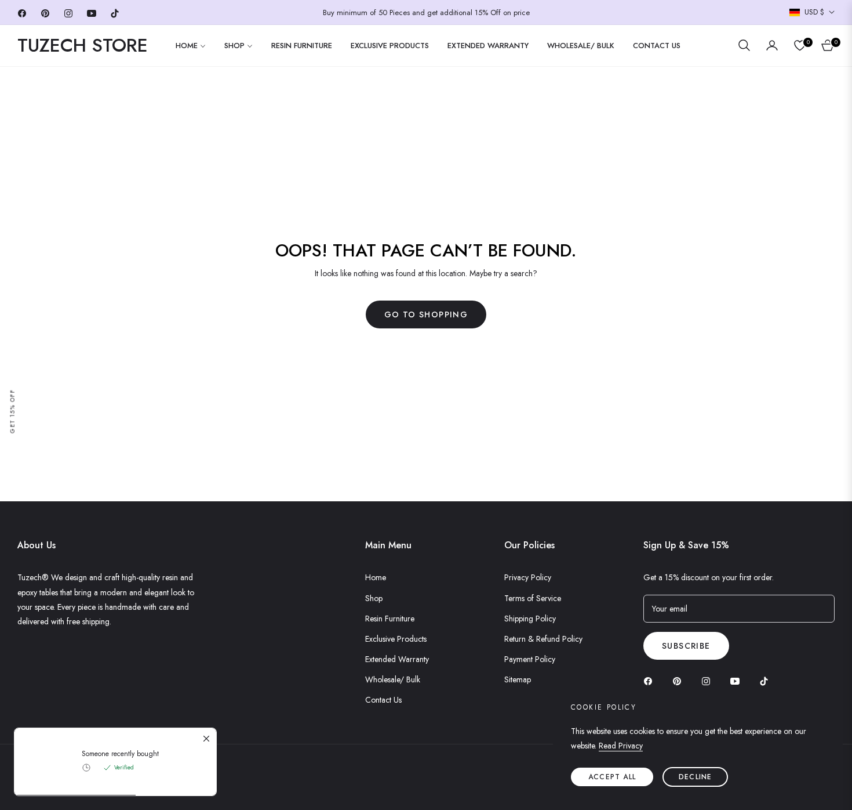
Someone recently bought (120, 753)
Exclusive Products (396, 639)
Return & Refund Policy (543, 639)
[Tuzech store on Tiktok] (766, 681)
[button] (744, 45)
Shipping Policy (530, 618)
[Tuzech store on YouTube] (737, 681)
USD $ (814, 12)
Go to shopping (426, 314)
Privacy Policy (527, 577)
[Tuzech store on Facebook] (650, 681)
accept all (612, 777)
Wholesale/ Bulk (392, 679)
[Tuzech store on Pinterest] (679, 681)
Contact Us (383, 700)
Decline (695, 777)
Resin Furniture (389, 618)
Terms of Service (532, 598)
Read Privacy (621, 745)
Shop (374, 598)
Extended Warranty (397, 659)
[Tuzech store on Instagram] (708, 681)
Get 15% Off (12, 411)
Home (375, 577)
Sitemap (517, 679)
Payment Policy (529, 659)
